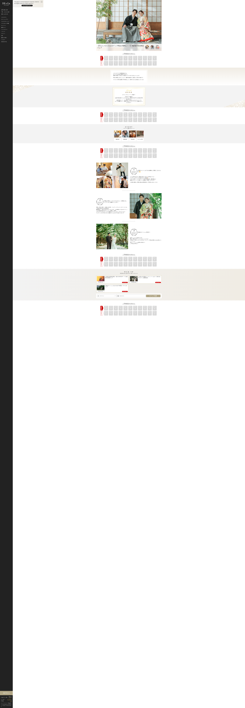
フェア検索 (154, 295)
